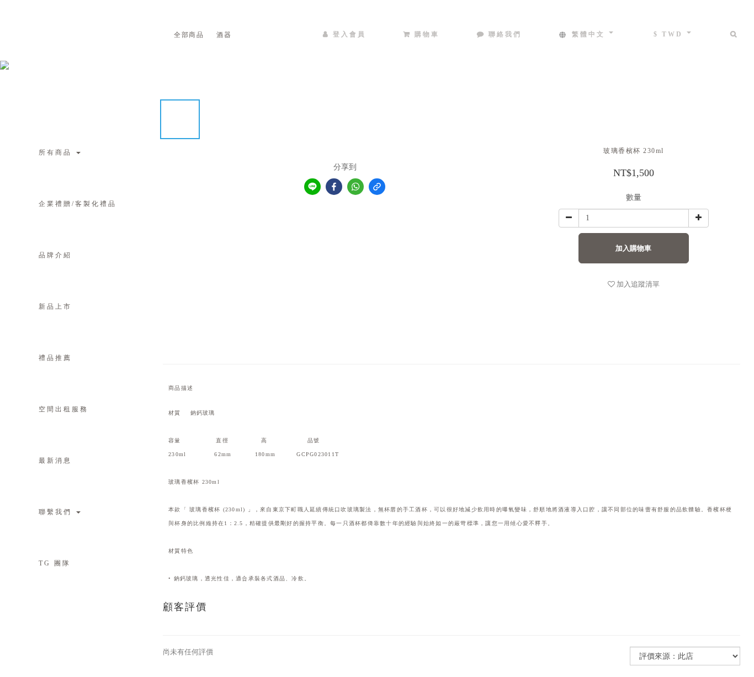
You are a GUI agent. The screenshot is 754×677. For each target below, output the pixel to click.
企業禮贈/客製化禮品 (77, 204)
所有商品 (57, 152)
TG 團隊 (55, 563)
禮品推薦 (55, 358)
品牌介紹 (55, 255)
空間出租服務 (63, 409)
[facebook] (334, 186)
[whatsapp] (355, 186)
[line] (312, 186)
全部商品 (189, 35)
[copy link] (377, 186)
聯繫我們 (57, 512)
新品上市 (55, 306)
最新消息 (55, 460)
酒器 (223, 35)
